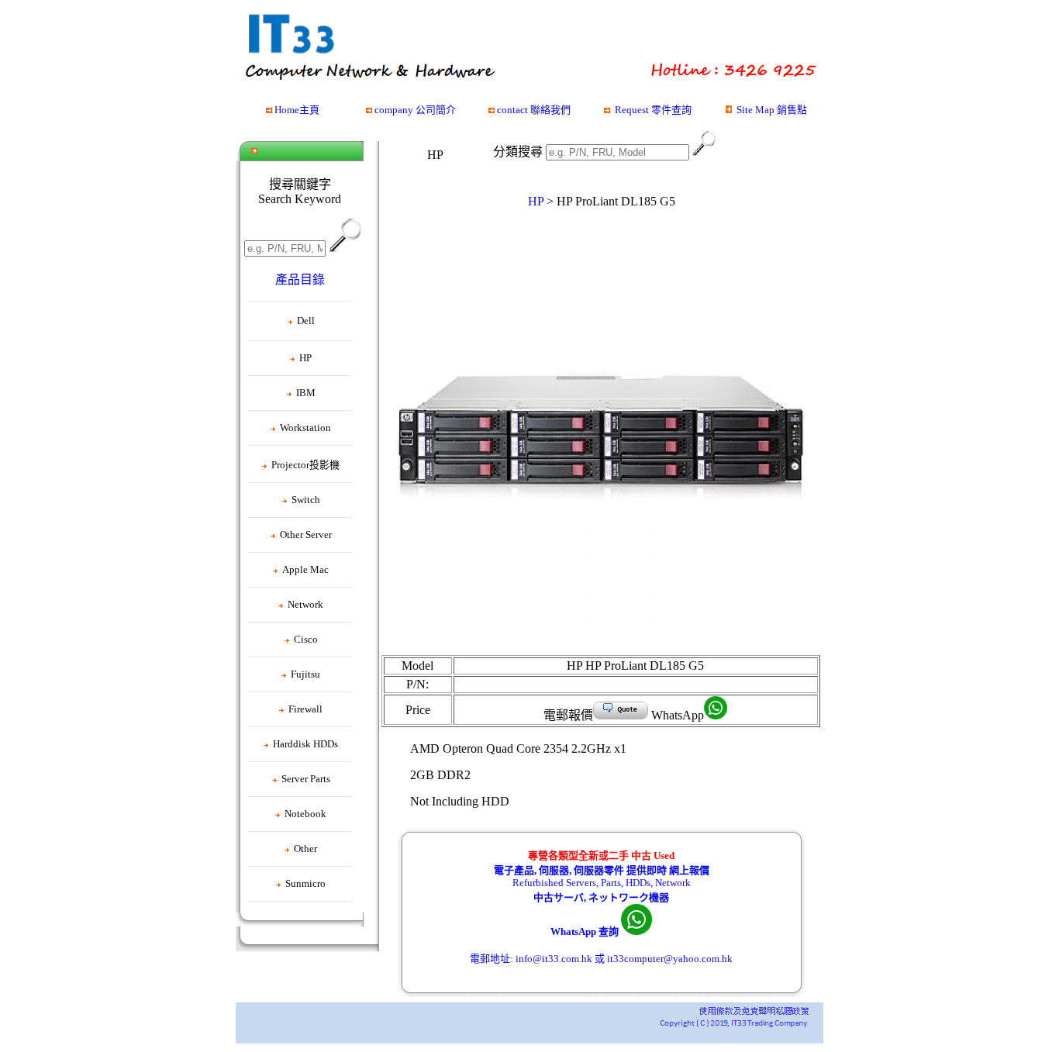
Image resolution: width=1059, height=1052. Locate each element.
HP (535, 201)
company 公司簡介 (415, 110)
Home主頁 (296, 110)
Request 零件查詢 (653, 110)
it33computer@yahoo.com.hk (670, 958)
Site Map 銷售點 (771, 110)
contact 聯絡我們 (534, 110)
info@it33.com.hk (554, 958)
